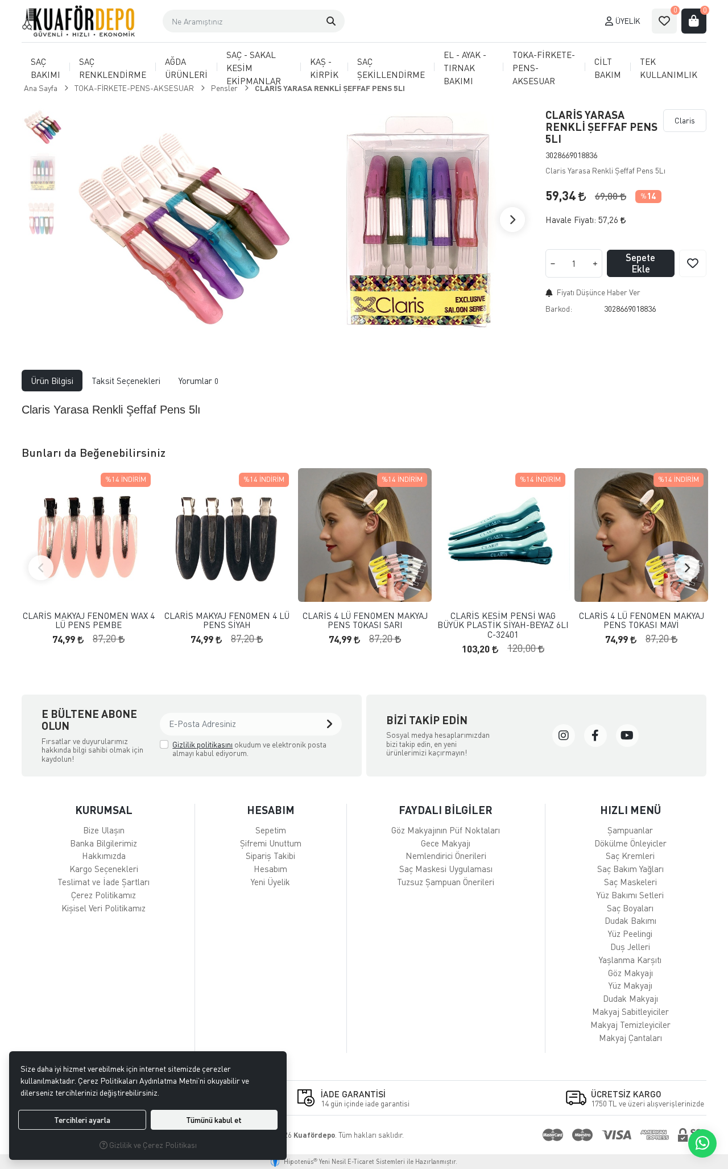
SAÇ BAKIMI (45, 68)
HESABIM (271, 809)
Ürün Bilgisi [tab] (52, 380)
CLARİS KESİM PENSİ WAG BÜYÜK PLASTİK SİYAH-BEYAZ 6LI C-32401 (503, 625)
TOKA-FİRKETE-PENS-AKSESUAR (543, 67)
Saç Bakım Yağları (630, 869)
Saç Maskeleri (630, 882)
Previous (40, 567)
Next (512, 219)
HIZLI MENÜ (630, 809)
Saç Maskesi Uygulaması (446, 869)
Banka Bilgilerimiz (103, 843)
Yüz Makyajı (630, 985)
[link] (563, 735)
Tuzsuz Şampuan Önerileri (445, 882)
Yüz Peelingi (630, 933)
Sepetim (270, 830)
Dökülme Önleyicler (630, 843)
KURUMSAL (104, 809)
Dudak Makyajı (630, 998)
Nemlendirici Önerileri (446, 855)
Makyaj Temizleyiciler (630, 1024)
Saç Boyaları (630, 908)
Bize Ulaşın (104, 830)
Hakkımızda (104, 855)
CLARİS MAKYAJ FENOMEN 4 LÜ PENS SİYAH (226, 620)
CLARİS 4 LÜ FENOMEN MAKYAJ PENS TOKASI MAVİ (641, 620)
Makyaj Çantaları (630, 1037)
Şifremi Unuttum (270, 843)
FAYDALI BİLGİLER (446, 809)
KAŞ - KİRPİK (324, 68)
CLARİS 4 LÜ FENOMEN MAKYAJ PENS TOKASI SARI (365, 620)
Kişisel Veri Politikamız (103, 908)
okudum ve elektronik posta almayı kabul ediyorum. (249, 749)
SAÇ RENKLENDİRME (112, 68)
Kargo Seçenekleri (103, 869)
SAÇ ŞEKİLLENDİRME (391, 68)
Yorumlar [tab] (198, 380)
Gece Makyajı (445, 843)
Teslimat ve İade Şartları (103, 882)
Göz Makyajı (630, 973)
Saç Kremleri (630, 855)
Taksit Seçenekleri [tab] (126, 380)
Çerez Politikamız (103, 895)
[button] (331, 21)
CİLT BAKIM (607, 68)
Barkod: (558, 308)
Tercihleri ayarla (82, 1120)
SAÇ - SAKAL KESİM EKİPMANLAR (253, 67)
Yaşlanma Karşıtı (630, 960)
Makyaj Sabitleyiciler (630, 1011)
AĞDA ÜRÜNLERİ (186, 68)
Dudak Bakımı (630, 920)
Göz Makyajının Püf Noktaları (445, 830)
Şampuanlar (630, 830)
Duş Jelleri (630, 946)
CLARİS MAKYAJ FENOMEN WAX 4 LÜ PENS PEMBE (89, 620)
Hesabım (270, 869)
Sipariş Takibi (270, 855)
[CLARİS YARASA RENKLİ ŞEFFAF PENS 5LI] (182, 219)
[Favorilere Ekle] (692, 263)
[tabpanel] (364, 409)
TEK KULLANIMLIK (668, 68)
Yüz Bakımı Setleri (630, 895)
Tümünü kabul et (214, 1120)
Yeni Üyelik (270, 882)
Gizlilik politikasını (202, 744)
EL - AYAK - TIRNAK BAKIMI (465, 67)
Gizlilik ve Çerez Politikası (152, 1145)
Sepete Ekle (640, 263)
